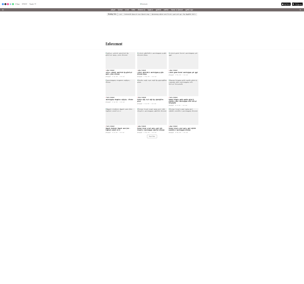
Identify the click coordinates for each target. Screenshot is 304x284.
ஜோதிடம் (150, 10)
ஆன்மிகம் (158, 10)
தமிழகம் (113, 10)
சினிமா (133, 10)
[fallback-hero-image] (120, 60)
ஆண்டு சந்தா (189, 10)
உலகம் (127, 10)
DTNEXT (24, 4)
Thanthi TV (32, 4)
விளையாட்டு (141, 10)
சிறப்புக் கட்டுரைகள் (177, 10)
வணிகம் (166, 10)
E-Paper (17, 4)
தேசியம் (120, 10)
